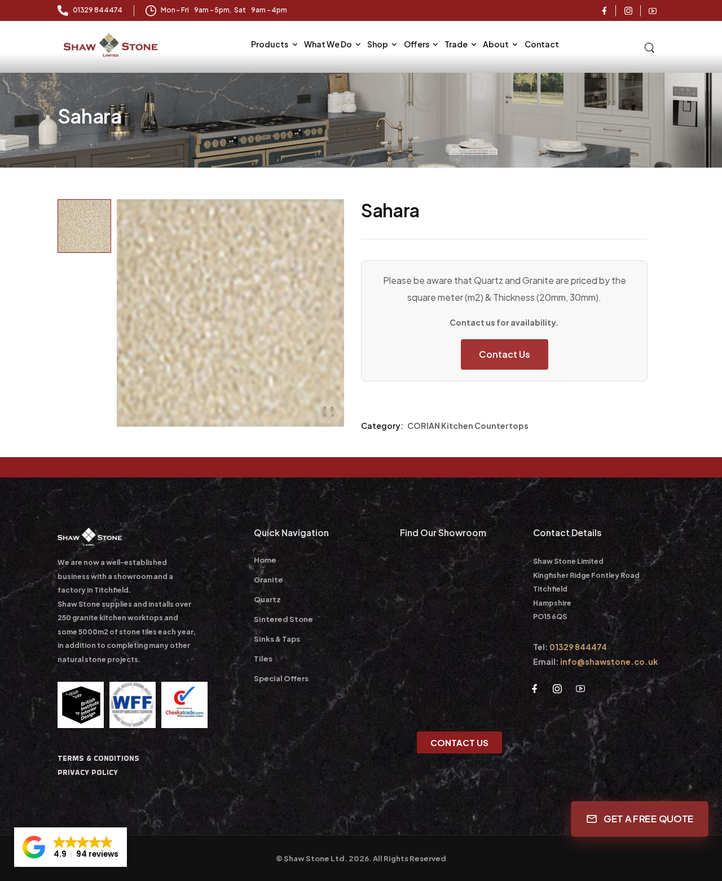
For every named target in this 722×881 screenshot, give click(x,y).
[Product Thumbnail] (230, 313)
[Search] (650, 46)
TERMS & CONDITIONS (98, 758)
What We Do (328, 44)
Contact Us (504, 354)
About (496, 44)
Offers (416, 44)
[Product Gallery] (329, 412)
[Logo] (112, 45)
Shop (377, 44)
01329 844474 (578, 647)
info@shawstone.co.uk (609, 661)
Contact (542, 44)
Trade (456, 44)
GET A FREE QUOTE (648, 819)
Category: (382, 425)
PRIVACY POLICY (88, 772)
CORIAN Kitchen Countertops (468, 425)
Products (269, 44)
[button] (70, 847)
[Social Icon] (604, 10)
